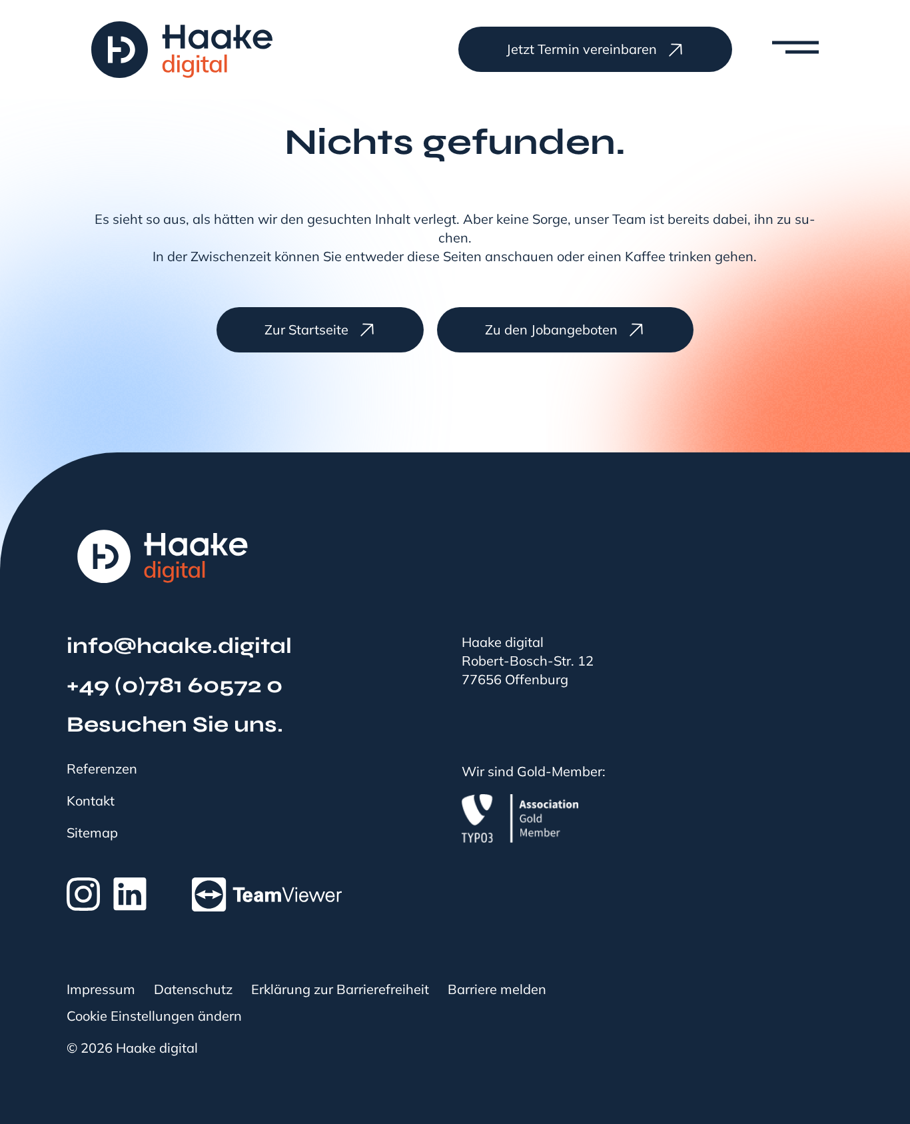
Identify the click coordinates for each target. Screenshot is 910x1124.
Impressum (101, 989)
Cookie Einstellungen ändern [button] (154, 1015)
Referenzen (102, 769)
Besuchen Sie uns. (175, 725)
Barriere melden (497, 989)
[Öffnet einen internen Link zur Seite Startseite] (181, 49)
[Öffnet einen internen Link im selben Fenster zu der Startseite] (162, 556)
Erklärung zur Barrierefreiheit (340, 989)
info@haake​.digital (179, 646)
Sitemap (92, 833)
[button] (782, 49)
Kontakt (91, 801)
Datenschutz (193, 989)
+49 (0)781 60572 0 (174, 685)
